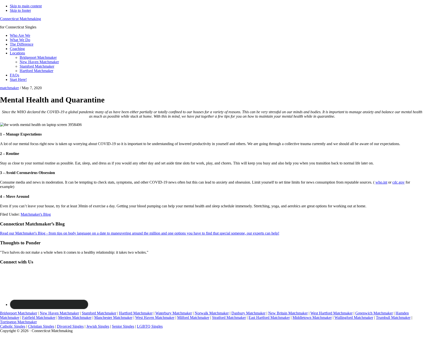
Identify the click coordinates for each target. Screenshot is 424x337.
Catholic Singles (12, 326)
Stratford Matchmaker (229, 317)
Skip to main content (26, 6)
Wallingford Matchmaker (353, 317)
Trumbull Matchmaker (393, 317)
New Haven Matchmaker (59, 313)
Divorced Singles (70, 326)
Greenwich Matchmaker (374, 313)
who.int (381, 182)
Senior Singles (123, 326)
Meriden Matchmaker (75, 317)
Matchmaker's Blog (36, 214)
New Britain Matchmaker (288, 313)
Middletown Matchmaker (312, 317)
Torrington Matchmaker (18, 322)
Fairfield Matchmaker (38, 317)
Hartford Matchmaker (136, 313)
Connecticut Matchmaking (20, 19)
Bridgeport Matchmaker (18, 313)
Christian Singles (41, 326)
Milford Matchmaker (193, 317)
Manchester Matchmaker (113, 317)
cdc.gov (398, 182)
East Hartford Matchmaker (269, 317)
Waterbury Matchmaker (173, 313)
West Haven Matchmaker (154, 317)
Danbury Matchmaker (248, 313)
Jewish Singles (97, 326)
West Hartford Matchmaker (331, 313)
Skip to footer (20, 10)
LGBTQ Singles (150, 326)
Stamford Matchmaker (99, 313)
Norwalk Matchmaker (212, 313)
